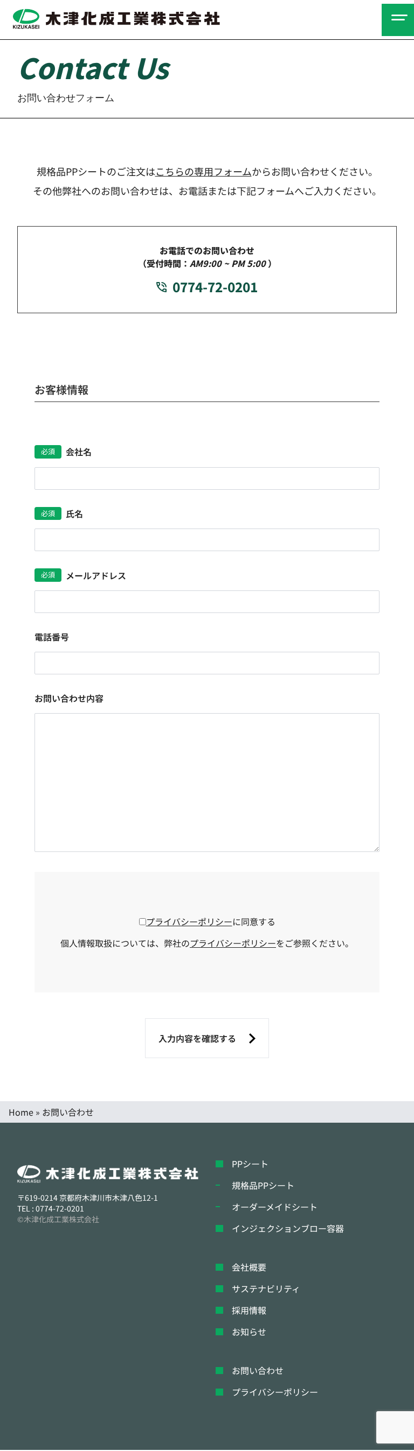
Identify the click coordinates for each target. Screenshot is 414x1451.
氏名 (74, 513)
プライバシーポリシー (189, 921)
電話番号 (51, 636)
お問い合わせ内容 (69, 698)
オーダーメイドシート (275, 1206)
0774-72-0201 (215, 286)
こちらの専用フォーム (203, 171)
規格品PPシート (263, 1185)
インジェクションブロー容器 (288, 1228)
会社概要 (249, 1266)
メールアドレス (96, 575)
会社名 (79, 451)
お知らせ (249, 1331)
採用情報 (249, 1310)
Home (21, 1111)
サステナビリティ (266, 1288)
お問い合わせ (258, 1370)
